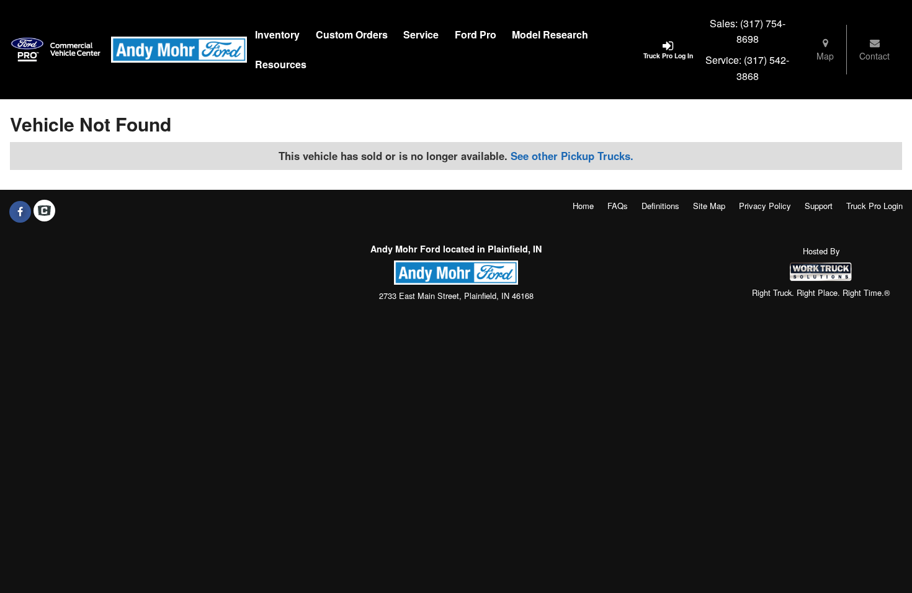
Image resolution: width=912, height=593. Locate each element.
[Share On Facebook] (20, 211)
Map (825, 56)
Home (583, 206)
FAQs (617, 206)
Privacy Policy (765, 206)
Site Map (709, 206)
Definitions (660, 206)
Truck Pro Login (874, 206)
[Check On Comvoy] (44, 211)
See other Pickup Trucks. (572, 155)
